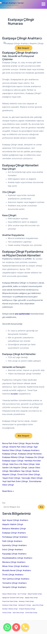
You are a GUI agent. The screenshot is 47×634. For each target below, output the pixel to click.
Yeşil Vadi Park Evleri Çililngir (15, 481)
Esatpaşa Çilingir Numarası (30, 454)
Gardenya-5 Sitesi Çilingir (9, 605)
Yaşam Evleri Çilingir (11, 478)
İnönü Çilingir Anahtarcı (12, 549)
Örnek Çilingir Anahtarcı (12, 574)
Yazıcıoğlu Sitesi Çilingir (31, 478)
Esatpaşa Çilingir (9, 454)
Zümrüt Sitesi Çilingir (31, 612)
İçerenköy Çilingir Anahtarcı (14, 545)
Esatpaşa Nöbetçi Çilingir (13, 457)
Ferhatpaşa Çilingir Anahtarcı (15, 537)
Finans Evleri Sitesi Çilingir (10, 601)
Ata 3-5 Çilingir (22, 594)
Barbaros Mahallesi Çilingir (14, 528)
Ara (3, 503)
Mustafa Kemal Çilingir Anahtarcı (16, 570)
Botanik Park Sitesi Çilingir (21, 447)
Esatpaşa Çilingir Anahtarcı (22, 38)
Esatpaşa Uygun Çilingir (12, 460)
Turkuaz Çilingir (6, 612)
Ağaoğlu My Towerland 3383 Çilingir (13, 597)
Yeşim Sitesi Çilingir (18, 612)
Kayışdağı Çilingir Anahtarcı (14, 554)
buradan (14, 394)
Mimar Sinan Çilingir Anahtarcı (15, 566)
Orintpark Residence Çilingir (27, 609)
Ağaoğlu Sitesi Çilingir (31, 597)
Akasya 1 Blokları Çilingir (9, 594)
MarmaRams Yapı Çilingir (20, 471)
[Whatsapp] (7, 627)
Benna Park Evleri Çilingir (13, 443)
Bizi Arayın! (23, 48)
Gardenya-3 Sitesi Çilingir (26, 601)
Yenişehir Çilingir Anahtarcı (14, 587)
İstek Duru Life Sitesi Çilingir (22, 464)
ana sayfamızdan (22, 314)
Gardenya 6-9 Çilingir (24, 605)
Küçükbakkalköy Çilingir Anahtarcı (17, 558)
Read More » (8, 490)
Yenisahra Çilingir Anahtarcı (14, 583)
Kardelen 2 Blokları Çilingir (10, 609)
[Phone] (25, 627)
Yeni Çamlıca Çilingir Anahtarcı (15, 579)
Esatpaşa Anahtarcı (30, 450)
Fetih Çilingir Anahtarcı (12, 541)
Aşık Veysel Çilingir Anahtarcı (15, 520)
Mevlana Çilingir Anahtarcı (13, 562)
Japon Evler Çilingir (37, 605)
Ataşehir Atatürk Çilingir (12, 524)
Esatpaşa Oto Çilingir (34, 457)
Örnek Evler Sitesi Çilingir (28, 474)
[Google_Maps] (16, 627)
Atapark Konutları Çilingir (35, 594)
